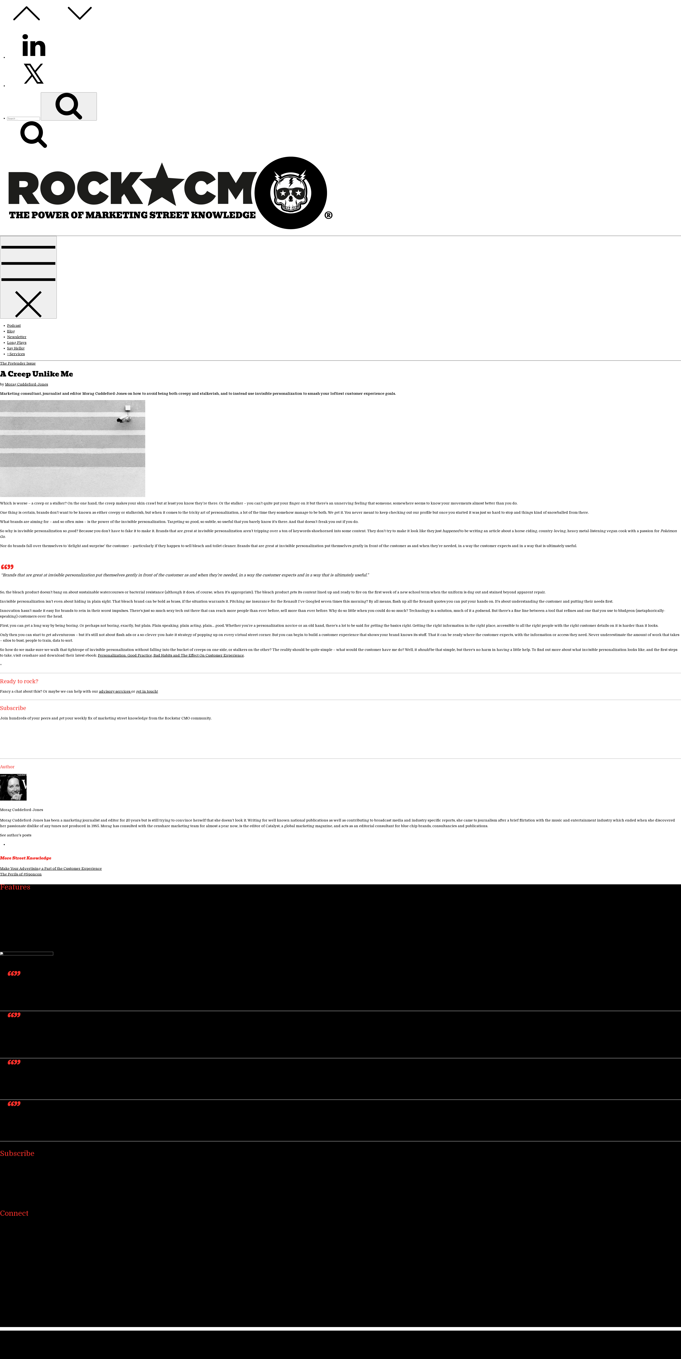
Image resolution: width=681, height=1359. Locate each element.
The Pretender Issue (18, 363)
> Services (16, 354)
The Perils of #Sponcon (21, 874)
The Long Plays (20, 911)
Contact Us (9, 1315)
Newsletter (16, 337)
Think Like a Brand (24, 940)
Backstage (16, 917)
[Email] (33, 1306)
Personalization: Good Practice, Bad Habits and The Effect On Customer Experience (171, 655)
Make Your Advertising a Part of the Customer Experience (51, 869)
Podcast (14, 326)
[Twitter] (33, 86)
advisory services (115, 691)
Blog (11, 331)
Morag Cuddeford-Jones (26, 384)
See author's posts (15, 835)
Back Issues (17, 928)
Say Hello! (15, 348)
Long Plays (16, 343)
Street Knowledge (22, 900)
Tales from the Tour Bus (28, 934)
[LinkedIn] (33, 57)
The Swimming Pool (25, 923)
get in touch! (147, 691)
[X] (33, 1249)
